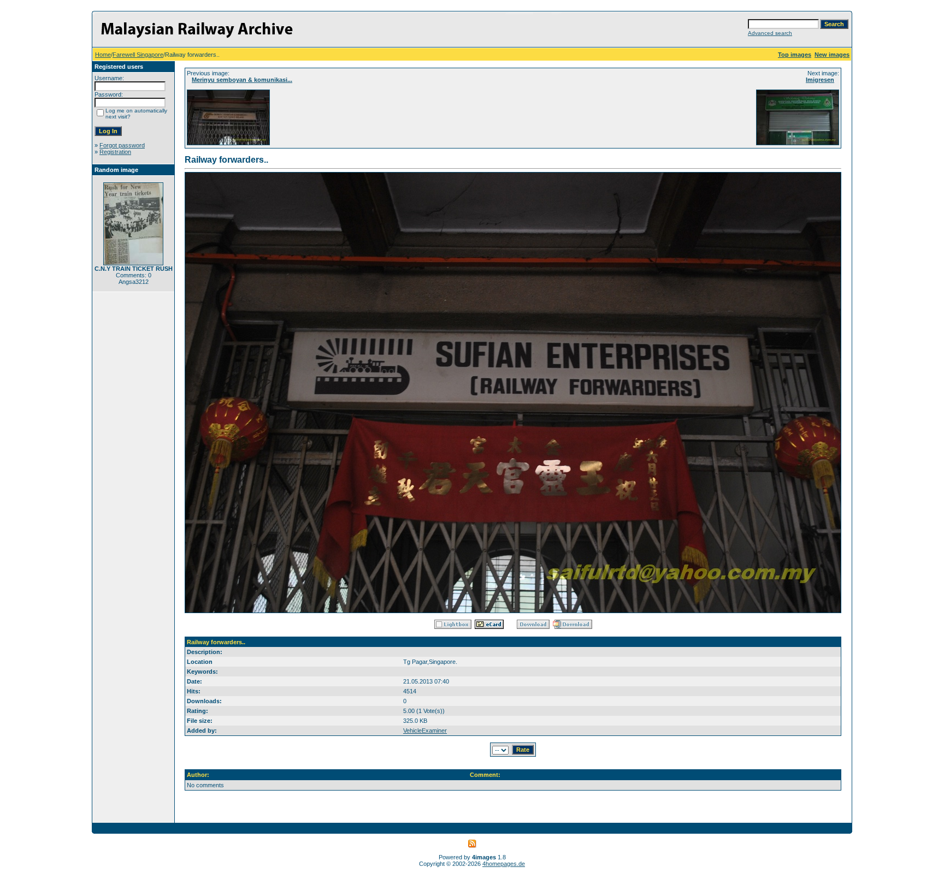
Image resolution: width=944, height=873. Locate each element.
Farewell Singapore (138, 54)
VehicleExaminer (425, 730)
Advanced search (770, 33)
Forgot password (122, 145)
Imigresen (820, 79)
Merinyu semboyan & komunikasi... (242, 79)
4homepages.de (503, 863)
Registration (115, 152)
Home (103, 54)
